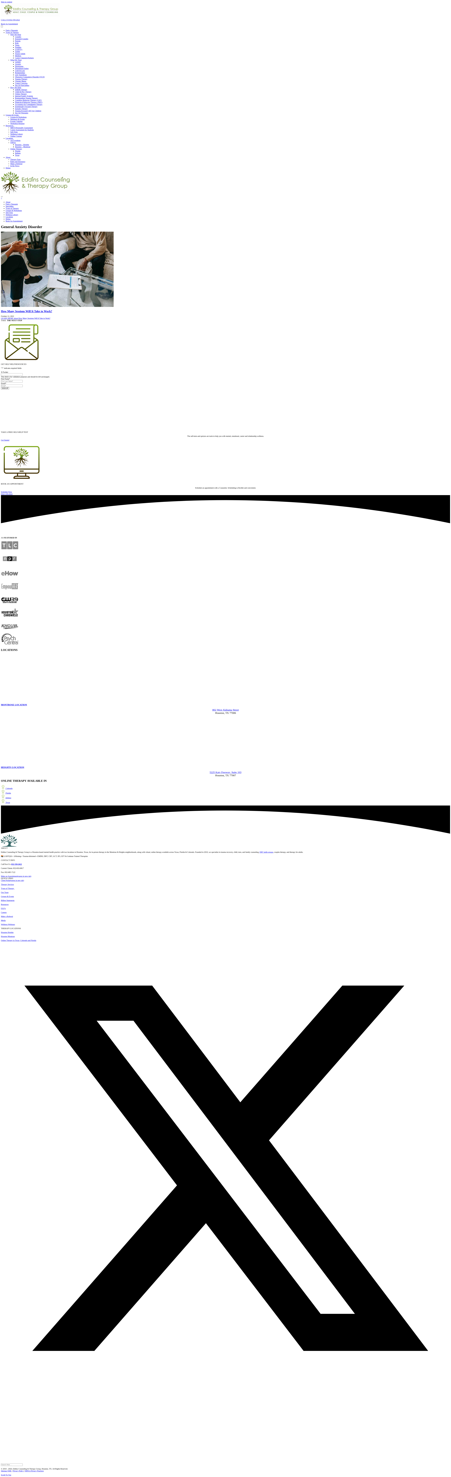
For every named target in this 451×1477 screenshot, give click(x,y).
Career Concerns (21, 83)
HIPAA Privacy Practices (34, 1471)
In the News (14, 166)
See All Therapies (21, 113)
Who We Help (15, 35)
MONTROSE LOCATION (14, 705)
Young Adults (20, 54)
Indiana (18, 153)
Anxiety (18, 64)
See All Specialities (22, 85)
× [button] (1, 198)
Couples (18, 37)
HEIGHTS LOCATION (12, 767)
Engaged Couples (21, 39)
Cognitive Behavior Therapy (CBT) (28, 100)
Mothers (18, 56)
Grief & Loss (20, 71)
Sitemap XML (6, 1471)
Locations (10, 138)
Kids (17, 43)
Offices (13, 143)
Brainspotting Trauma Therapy (26, 98)
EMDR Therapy (21, 90)
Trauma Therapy (21, 79)
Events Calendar (16, 121)
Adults (17, 52)
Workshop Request (17, 124)
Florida (17, 151)
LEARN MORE (25, 318)
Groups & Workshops (18, 117)
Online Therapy (21, 94)
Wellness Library (16, 134)
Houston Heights (7, 932)
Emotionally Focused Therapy (26, 107)
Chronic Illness (20, 81)
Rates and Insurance (17, 162)
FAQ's (3, 908)
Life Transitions (21, 75)
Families (18, 47)
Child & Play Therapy (23, 92)
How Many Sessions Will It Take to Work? (26, 311)
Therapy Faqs (15, 159)
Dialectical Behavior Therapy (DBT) (28, 102)
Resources (10, 126)
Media (3, 920)
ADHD (18, 62)
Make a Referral (16, 164)
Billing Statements (7, 900)
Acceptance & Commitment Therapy (28, 104)
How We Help (15, 88)
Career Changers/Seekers (24, 58)
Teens (17, 45)
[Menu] (2, 26)
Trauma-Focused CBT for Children (28, 111)
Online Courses (16, 136)
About (8, 157)
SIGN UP (5, 388)
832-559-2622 (16, 864)
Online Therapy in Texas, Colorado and (16, 940)
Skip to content (6, 2)
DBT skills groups (266, 852)
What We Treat (15, 60)
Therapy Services (7, 884)
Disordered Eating (22, 68)
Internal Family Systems (24, 96)
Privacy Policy (18, 1471)
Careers (4, 912)
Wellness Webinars (8, 924)
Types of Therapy (12, 33)
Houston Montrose (8, 936)
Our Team (4, 892)
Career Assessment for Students (22, 130)
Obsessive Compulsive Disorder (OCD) (30, 77)
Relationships (20, 73)
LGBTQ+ (19, 49)
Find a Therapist (12, 30)
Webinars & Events (17, 119)
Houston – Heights (22, 145)
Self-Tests (14, 132)
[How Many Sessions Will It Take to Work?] (57, 306)
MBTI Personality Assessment (21, 128)
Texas (17, 155)
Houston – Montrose (22, 147)
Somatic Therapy (21, 109)
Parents (17, 41)
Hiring (8, 168)
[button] (225, 1392)
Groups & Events (12, 115)
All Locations (15, 140)
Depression (19, 66)
